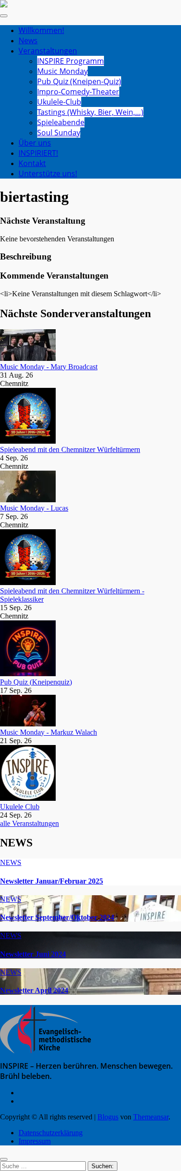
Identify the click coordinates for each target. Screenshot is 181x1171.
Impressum (35, 1141)
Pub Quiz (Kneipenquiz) (36, 682)
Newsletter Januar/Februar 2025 (51, 881)
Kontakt (32, 163)
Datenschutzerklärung (51, 1133)
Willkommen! (41, 30)
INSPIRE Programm (70, 61)
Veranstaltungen (48, 51)
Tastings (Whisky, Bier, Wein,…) (90, 112)
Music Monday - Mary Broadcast (48, 367)
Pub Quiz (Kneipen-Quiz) (79, 81)
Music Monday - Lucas (34, 508)
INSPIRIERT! (38, 153)
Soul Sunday (58, 132)
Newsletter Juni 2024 (33, 954)
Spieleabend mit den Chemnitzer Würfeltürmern (70, 449)
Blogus (107, 1117)
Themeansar (150, 1117)
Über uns (35, 143)
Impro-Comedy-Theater (78, 91)
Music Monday (62, 71)
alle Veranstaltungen (29, 823)
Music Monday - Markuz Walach (48, 732)
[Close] (3, 1159)
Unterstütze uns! (48, 173)
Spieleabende (60, 122)
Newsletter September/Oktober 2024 (57, 917)
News (28, 40)
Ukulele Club (19, 807)
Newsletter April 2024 (34, 990)
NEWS (10, 862)
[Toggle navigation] (3, 15)
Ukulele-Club (59, 102)
